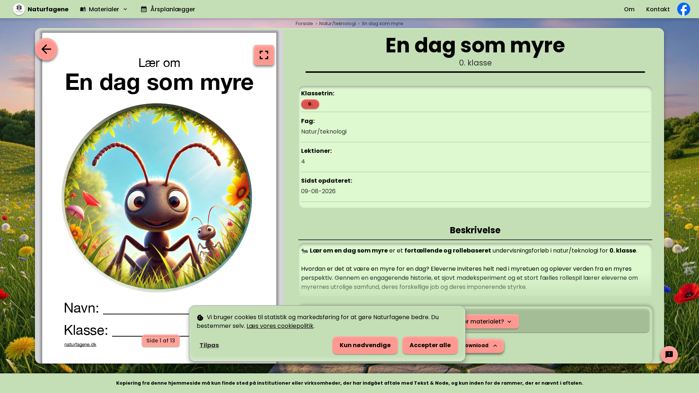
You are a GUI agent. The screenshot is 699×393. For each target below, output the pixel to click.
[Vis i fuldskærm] (264, 55)
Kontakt (658, 9)
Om (629, 9)
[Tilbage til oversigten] (46, 49)
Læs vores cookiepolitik (279, 326)
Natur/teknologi (337, 23)
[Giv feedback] (669, 355)
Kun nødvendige (365, 345)
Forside (304, 23)
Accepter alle (430, 345)
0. (310, 104)
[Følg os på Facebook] (683, 9)
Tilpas (209, 345)
